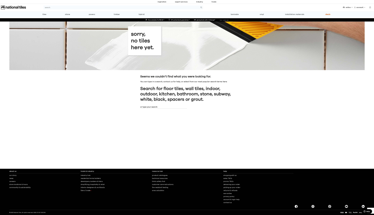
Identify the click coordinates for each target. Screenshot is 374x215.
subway (222, 94)
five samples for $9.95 (156, 20)
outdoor (148, 94)
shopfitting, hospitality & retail (93, 184)
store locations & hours (18, 184)
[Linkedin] (363, 206)
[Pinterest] (329, 206)
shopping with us (230, 175)
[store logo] (13, 7)
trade (214, 2)
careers (12, 181)
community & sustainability (20, 187)
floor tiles (173, 89)
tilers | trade (86, 190)
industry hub (86, 175)
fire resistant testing (160, 187)
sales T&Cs (227, 178)
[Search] (201, 7)
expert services (181, 2)
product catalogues (160, 175)
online (348, 7)
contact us (168, 82)
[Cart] (370, 7)
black (159, 99)
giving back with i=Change (206, 20)
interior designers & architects (93, 187)
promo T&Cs (228, 181)
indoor (212, 89)
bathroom (187, 94)
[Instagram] (312, 206)
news (11, 178)
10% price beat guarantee (180, 20)
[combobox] (121, 7)
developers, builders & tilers (92, 181)
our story (13, 175)
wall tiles (194, 89)
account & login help (231, 199)
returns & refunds (230, 190)
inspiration (162, 2)
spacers (176, 99)
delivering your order (231, 184)
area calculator (158, 190)
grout (197, 99)
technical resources (160, 178)
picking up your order (231, 187)
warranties (227, 193)
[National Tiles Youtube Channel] (346, 206)
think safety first (158, 181)
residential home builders (91, 178)
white (146, 99)
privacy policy (228, 196)
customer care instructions (162, 184)
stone (206, 94)
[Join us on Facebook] (296, 206)
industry (199, 2)
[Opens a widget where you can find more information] (366, 211)
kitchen (167, 94)
